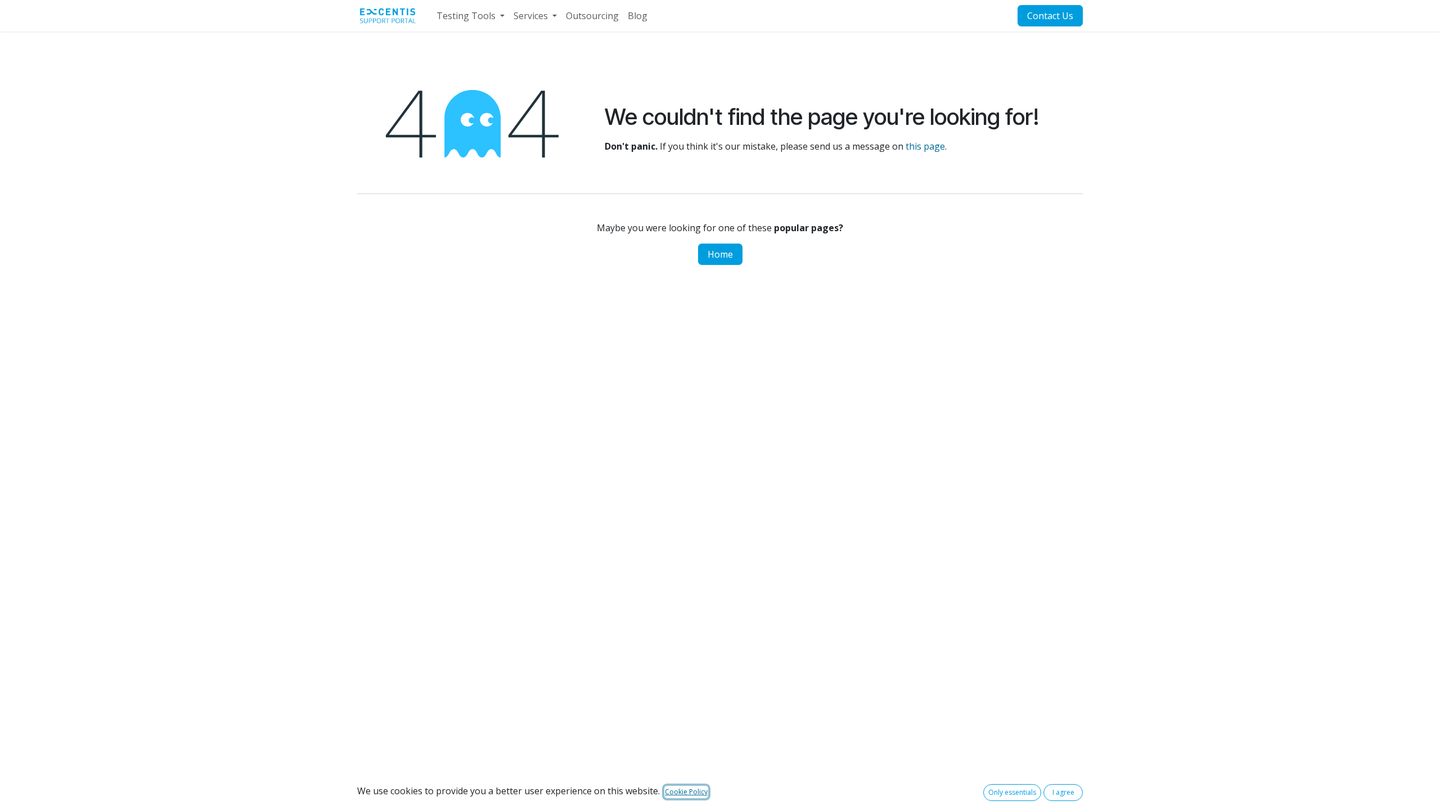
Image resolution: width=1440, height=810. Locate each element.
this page (925, 146)
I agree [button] (1063, 792)
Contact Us (1050, 16)
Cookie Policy (686, 791)
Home (720, 254)
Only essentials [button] (1012, 792)
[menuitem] (470, 15)
